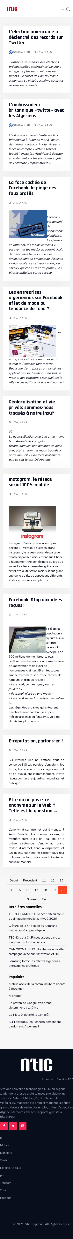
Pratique (5, 1198)
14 (10, 890)
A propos (47, 1079)
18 (45, 890)
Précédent (30, 880)
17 (36, 890)
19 (54, 890)
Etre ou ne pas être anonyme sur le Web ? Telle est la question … (33, 805)
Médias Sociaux (10, 1168)
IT (1, 1138)
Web (3, 1160)
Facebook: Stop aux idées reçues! (35, 603)
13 (61, 880)
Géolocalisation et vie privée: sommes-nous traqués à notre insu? (32, 407)
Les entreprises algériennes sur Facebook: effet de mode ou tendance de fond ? (36, 300)
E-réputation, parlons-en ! (36, 741)
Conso (4, 1190)
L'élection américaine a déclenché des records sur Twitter (36, 37)
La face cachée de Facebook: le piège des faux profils (32, 188)
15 (19, 890)
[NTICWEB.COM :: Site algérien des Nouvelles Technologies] (12, 9)
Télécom (5, 1183)
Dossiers (6, 1153)
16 (28, 890)
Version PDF (65, 1079)
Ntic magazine (34, 1224)
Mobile (4, 1145)
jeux (3, 1175)
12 (53, 880)
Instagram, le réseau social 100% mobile (30, 482)
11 (44, 880)
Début (14, 880)
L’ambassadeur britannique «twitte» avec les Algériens (36, 110)
